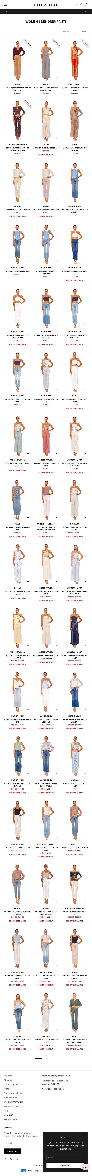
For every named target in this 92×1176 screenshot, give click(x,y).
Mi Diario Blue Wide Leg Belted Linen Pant (74, 592)
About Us (8, 1080)
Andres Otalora (17, 460)
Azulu (74, 396)
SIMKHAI (46, 144)
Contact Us (9, 1115)
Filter (84, 31)
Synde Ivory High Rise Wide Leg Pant (46, 592)
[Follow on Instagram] (11, 1159)
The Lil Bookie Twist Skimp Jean (17, 271)
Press (6, 1088)
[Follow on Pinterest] (17, 1159)
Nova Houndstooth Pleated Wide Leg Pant (46, 89)
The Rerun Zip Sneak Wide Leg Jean (46, 400)
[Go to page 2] (53, 1056)
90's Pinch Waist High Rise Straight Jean (46, 913)
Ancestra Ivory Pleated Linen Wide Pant (74, 464)
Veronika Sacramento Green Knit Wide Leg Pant (75, 1041)
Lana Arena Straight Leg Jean (17, 210)
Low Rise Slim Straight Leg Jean (74, 848)
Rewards (8, 1075)
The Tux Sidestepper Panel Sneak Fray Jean (17, 785)
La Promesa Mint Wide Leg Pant (17, 463)
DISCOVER (66, 11)
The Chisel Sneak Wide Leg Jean (17, 848)
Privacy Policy (10, 1097)
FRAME (17, 524)
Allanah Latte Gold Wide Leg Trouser (74, 149)
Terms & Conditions (13, 1093)
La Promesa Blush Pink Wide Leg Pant (46, 464)
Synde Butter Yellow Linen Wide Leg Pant (17, 656)
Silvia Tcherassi (74, 84)
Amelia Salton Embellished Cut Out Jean (17, 1041)
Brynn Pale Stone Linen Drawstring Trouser (46, 528)
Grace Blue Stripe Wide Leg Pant (17, 591)
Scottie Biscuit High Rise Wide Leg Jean (74, 977)
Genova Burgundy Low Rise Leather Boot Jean (17, 149)
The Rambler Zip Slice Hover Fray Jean (46, 977)
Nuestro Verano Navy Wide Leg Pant (74, 656)
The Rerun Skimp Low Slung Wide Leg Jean (74, 211)
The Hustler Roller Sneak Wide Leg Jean (45, 336)
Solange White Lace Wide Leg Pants (46, 1041)
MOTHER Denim (74, 206)
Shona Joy (74, 524)
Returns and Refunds (13, 1106)
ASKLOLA (85, 1166)
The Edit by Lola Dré (13, 1084)
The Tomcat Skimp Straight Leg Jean (17, 400)
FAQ (6, 1110)
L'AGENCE (17, 84)
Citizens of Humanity (17, 144)
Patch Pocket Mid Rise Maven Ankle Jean (46, 721)
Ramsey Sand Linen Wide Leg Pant (46, 148)
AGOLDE (17, 206)
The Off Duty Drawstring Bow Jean (17, 528)
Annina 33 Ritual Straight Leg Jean (46, 849)
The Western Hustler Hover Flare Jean (46, 272)
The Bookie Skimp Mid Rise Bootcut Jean (17, 336)
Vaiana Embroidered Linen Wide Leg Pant (74, 400)
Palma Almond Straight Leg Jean (74, 913)
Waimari (74, 780)
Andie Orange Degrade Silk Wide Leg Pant (74, 89)
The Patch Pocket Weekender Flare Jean (75, 336)
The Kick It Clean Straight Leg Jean (74, 272)
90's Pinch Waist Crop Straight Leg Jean (17, 913)
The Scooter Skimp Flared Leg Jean (17, 977)
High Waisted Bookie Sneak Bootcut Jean (46, 785)
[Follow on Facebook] (5, 1159)
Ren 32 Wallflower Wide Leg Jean (45, 210)
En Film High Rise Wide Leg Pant (46, 655)
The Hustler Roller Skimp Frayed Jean (17, 721)
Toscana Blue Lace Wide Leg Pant (74, 785)
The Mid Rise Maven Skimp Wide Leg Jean (74, 721)
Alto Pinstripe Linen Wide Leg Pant (75, 528)
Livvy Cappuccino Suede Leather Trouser (17, 89)
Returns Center (11, 1119)
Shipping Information (13, 1102)
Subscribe (65, 1165)
